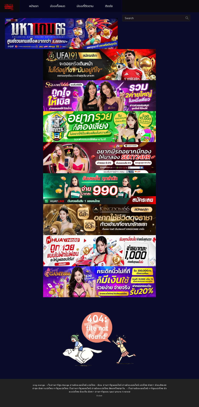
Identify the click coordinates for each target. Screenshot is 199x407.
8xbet (99, 395)
